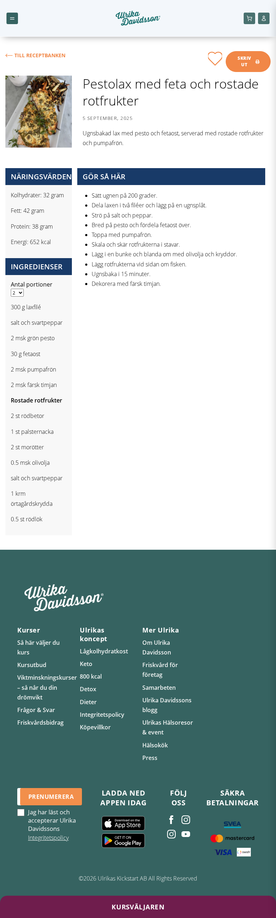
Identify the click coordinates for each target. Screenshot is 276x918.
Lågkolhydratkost (104, 651)
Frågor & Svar (36, 710)
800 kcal (91, 676)
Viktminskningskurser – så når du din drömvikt (47, 687)
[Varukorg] (249, 18)
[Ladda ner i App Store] (123, 823)
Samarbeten (159, 688)
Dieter (88, 702)
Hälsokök (155, 745)
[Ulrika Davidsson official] (186, 820)
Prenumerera (51, 797)
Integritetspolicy (102, 715)
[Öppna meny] (12, 18)
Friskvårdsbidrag (40, 722)
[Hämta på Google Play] (123, 840)
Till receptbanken (39, 55)
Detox (88, 689)
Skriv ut (244, 61)
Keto (86, 664)
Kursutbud (31, 665)
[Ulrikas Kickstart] (171, 834)
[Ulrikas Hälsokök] (186, 834)
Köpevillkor (95, 727)
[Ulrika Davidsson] (171, 820)
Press (149, 758)
